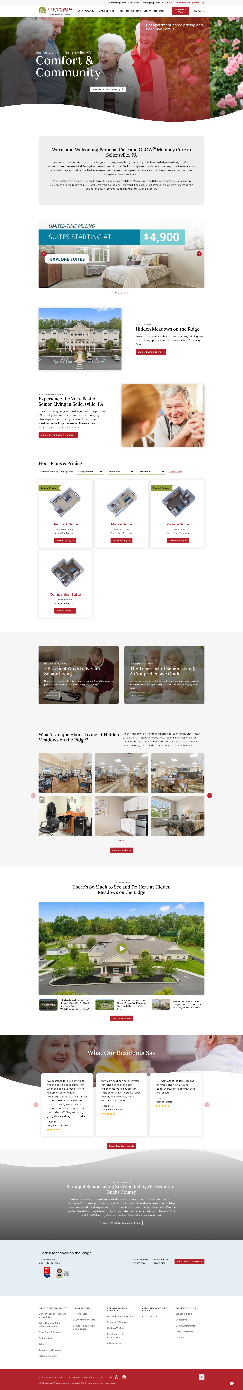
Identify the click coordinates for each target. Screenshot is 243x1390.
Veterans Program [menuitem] (48, 1356)
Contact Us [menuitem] (181, 1320)
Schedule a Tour (180, 10)
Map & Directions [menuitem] (184, 1331)
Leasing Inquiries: (157, 2)
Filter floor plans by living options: (56, 472)
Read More (51, 695)
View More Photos (121, 850)
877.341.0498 (74, 1377)
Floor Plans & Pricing (130, 11)
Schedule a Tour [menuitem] (184, 1314)
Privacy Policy (88, 1377)
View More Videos (121, 1018)
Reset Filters (175, 472)
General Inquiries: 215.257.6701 (123, 2)
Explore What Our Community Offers (121, 1223)
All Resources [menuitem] (114, 1343)
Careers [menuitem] (180, 1337)
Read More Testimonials (121, 1146)
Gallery (147, 11)
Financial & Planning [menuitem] (117, 1322)
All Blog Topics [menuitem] (149, 1316)
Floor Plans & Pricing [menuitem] (49, 1332)
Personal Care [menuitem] (80, 1314)
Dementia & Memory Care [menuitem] (120, 1316)
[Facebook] (201, 1377)
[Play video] (121, 949)
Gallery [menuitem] (42, 1344)
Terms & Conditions (104, 1377)
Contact (198, 11)
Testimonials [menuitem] (45, 1338)
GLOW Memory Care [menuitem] (84, 1320)
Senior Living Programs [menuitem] (51, 1350)
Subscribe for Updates (187, 2)
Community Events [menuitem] (185, 1326)
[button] (43, 253)
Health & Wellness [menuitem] (116, 1328)
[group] (121, 253)
